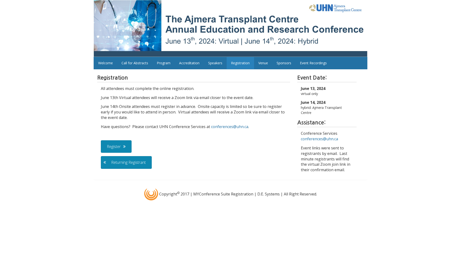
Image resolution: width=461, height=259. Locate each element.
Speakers (215, 63)
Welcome (105, 63)
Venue (263, 63)
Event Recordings (313, 63)
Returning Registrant (128, 162)
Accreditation (189, 63)
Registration (240, 63)
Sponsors (284, 63)
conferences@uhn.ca (229, 126)
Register (114, 146)
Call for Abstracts (134, 63)
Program (163, 63)
